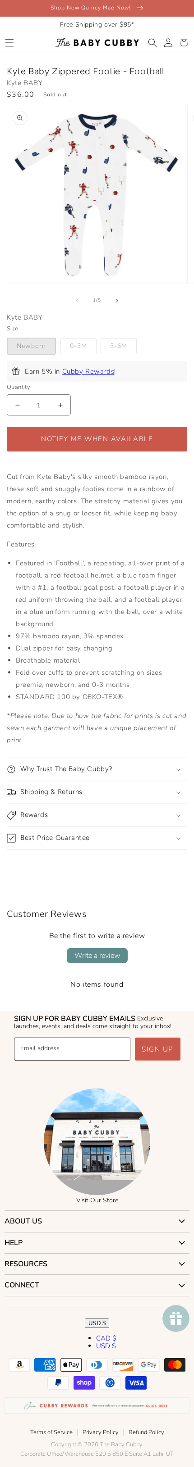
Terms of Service (51, 1432)
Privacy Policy (101, 1432)
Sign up (158, 1049)
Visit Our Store (97, 1200)
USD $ (97, 1323)
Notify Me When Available (97, 438)
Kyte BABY (24, 82)
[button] (9, 43)
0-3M (78, 346)
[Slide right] (117, 301)
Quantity (18, 387)
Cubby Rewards (88, 371)
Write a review (97, 956)
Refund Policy (146, 1432)
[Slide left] (77, 301)
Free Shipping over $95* (97, 24)
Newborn (31, 346)
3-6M (118, 346)
